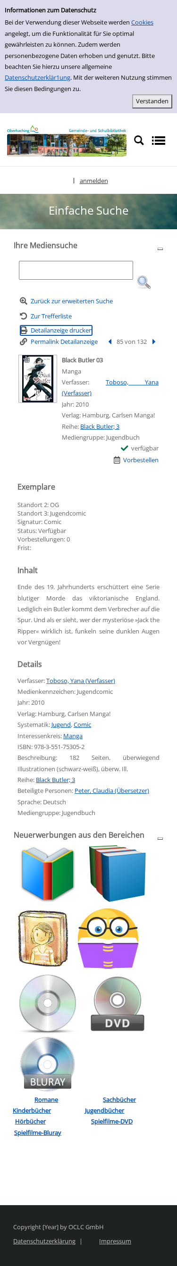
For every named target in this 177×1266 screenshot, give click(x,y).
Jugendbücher (104, 1110)
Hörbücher (30, 1121)
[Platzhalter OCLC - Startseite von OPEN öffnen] (66, 141)
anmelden (94, 180)
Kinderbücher (32, 1110)
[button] (143, 282)
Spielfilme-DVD (112, 1121)
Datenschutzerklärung (44, 1241)
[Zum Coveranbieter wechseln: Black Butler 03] (37, 379)
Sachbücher (119, 1099)
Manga (73, 736)
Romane (46, 1099)
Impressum (115, 1241)
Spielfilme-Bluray (37, 1132)
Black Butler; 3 (99, 426)
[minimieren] (160, 248)
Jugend (61, 724)
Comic (82, 724)
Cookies (142, 22)
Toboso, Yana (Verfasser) (80, 680)
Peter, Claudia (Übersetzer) (112, 790)
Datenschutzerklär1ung (37, 77)
